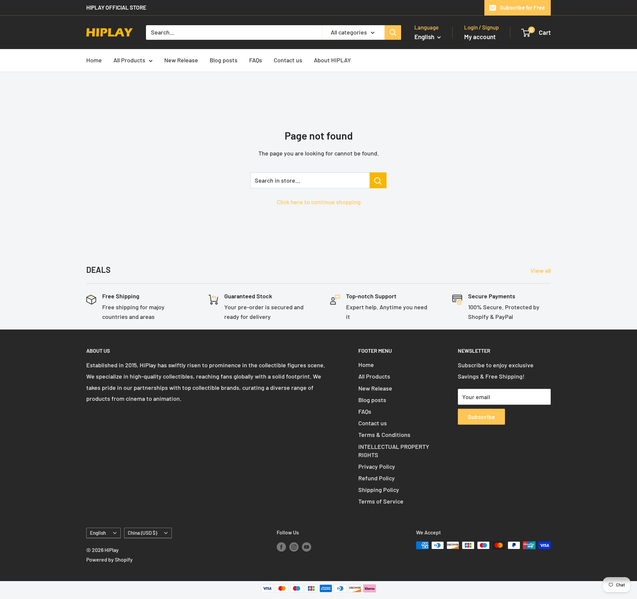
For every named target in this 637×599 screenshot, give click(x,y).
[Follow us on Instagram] (294, 546)
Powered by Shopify (109, 559)
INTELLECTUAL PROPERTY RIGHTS (393, 450)
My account (480, 36)
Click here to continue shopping (319, 202)
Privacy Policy (376, 466)
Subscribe (481, 416)
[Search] (393, 32)
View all (541, 270)
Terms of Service (380, 501)
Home (94, 60)
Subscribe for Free (522, 7)
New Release (181, 60)
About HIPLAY (332, 60)
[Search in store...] (378, 180)
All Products (129, 60)
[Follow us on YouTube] (306, 546)
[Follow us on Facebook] (281, 546)
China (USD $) (142, 533)
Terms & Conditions (384, 434)
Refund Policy (376, 478)
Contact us (288, 60)
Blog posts (224, 60)
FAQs (255, 60)
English (98, 533)
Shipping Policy (378, 489)
